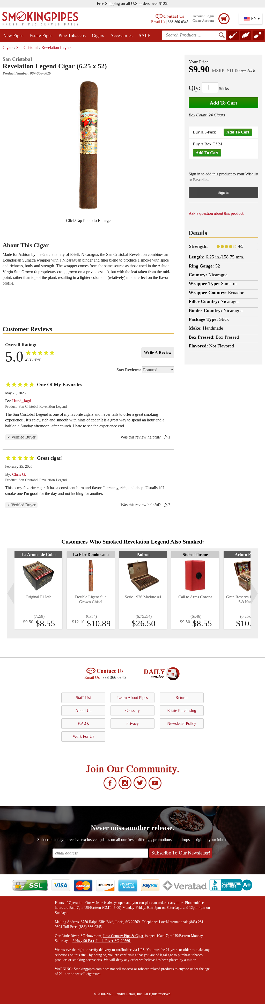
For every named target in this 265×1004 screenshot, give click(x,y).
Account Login (203, 16)
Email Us (158, 22)
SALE (144, 35)
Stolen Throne (195, 554)
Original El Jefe (38, 597)
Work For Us (83, 736)
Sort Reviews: (129, 370)
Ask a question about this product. (216, 213)
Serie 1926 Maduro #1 (143, 597)
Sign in (223, 192)
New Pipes (13, 35)
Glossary (132, 710)
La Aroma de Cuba (38, 554)
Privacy (132, 723)
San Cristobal (27, 47)
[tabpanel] (38, 590)
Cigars (98, 35)
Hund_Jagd (21, 401)
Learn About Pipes (132, 697)
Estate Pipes (41, 35)
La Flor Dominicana (91, 554)
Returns (181, 697)
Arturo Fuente (247, 554)
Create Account (203, 21)
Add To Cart (223, 103)
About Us (83, 710)
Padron (143, 554)
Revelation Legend (56, 47)
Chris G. (19, 474)
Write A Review (158, 352)
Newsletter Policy (181, 723)
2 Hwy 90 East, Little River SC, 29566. (101, 941)
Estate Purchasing (181, 710)
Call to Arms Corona (195, 597)
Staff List (83, 697)
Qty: (195, 88)
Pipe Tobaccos (72, 35)
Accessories (121, 35)
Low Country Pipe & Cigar (123, 936)
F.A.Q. (83, 723)
